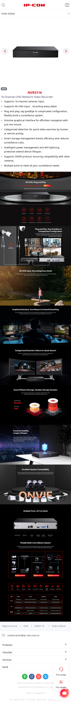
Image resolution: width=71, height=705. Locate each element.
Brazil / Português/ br (36, 693)
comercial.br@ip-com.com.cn (23, 635)
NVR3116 (40, 626)
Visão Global (8, 13)
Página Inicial (9, 626)
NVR (25, 626)
